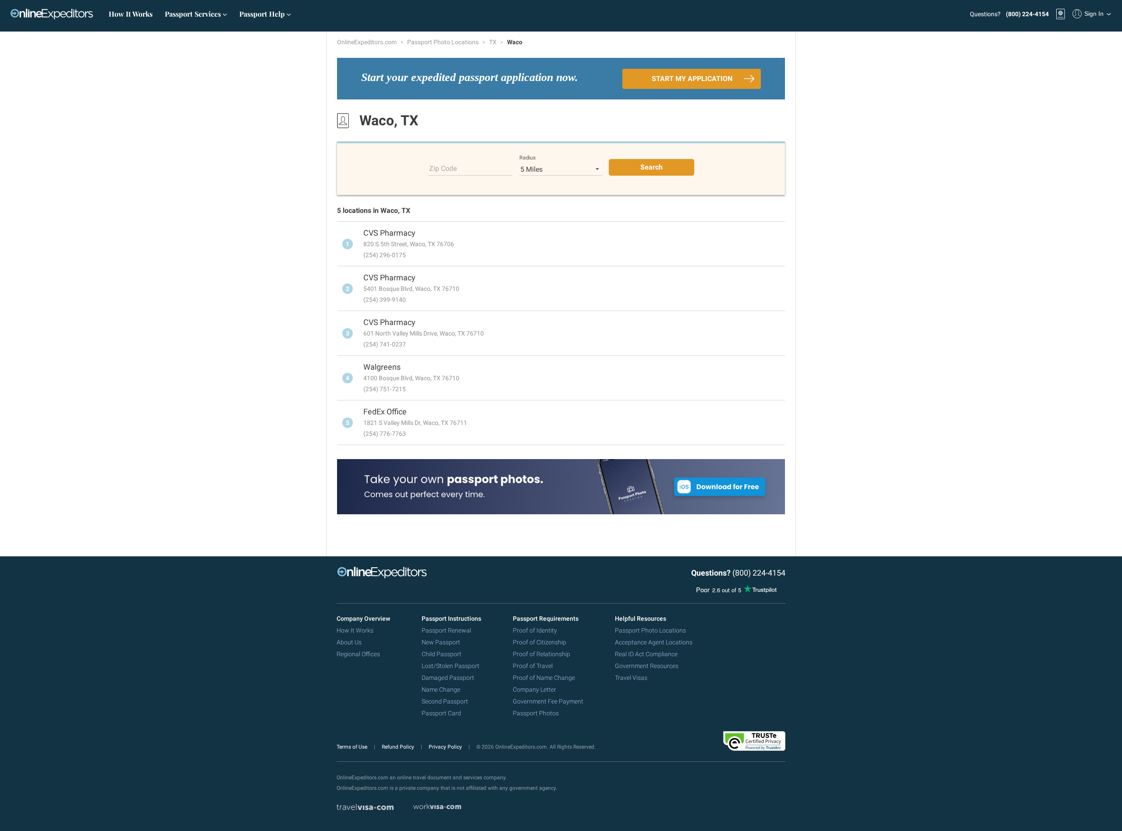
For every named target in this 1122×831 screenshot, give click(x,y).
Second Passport (445, 701)
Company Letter (534, 689)
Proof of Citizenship (539, 642)
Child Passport (442, 654)
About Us (349, 642)
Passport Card (441, 713)
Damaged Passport (448, 677)
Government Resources (646, 665)
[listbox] (561, 169)
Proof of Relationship (541, 654)
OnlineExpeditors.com (367, 42)
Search (651, 167)
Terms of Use (353, 747)
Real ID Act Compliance (646, 654)
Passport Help (263, 13)
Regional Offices (358, 654)
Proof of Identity (535, 630)
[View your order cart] (1060, 14)
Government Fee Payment (548, 701)
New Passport (441, 642)
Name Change (441, 689)
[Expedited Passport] (52, 14)
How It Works (131, 13)
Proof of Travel (533, 665)
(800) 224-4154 (1027, 14)
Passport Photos (536, 713)
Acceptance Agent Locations (653, 642)
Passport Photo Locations (443, 42)
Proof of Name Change (544, 677)
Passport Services (194, 13)
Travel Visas (631, 677)
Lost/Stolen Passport (450, 665)
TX (493, 42)
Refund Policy (398, 747)
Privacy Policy (446, 747)
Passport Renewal (446, 630)
